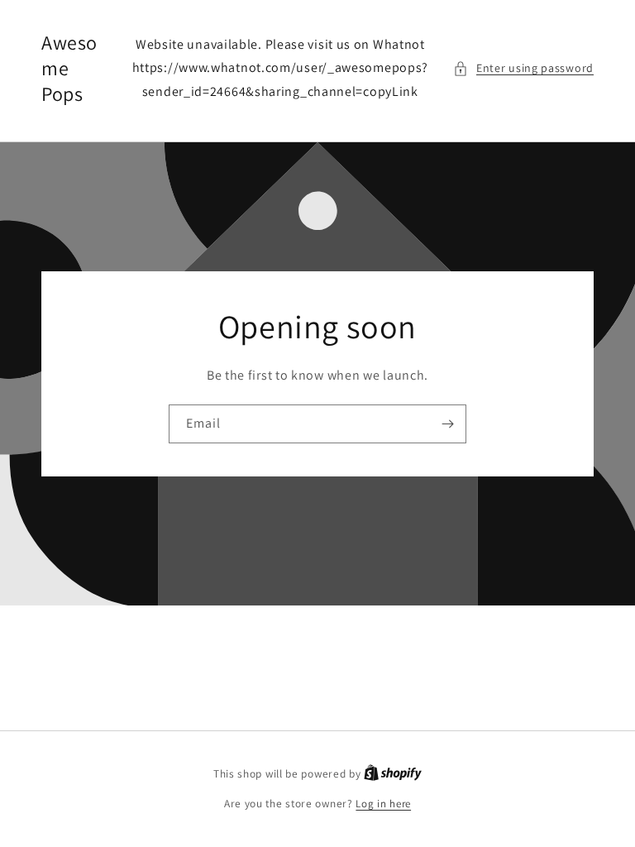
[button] (523, 68)
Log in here (383, 804)
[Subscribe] (447, 423)
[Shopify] (393, 774)
